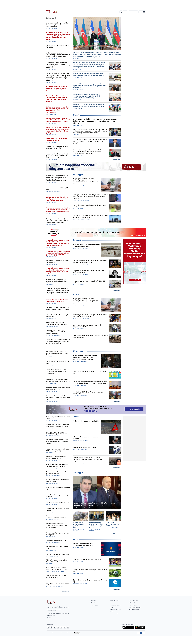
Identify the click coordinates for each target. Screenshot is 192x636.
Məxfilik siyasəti (132, 605)
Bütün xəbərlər (116, 159)
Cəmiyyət (77, 240)
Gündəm (76, 294)
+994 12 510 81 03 (51, 615)
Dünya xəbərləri (79, 351)
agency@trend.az (50, 617)
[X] (54, 627)
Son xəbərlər (94, 602)
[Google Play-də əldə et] (140, 627)
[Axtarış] (120, 11)
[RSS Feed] (68, 627)
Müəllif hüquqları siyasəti (135, 607)
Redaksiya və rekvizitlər (115, 605)
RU (143, 633)
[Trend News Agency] (51, 602)
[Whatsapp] (48, 627)
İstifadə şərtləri (132, 602)
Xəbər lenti (51, 18)
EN (138, 633)
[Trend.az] (51, 12)
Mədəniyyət (78, 472)
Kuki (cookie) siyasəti (134, 609)
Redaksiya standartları (115, 609)
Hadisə (76, 417)
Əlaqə (111, 607)
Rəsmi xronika (94, 605)
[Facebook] (51, 627)
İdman (75, 539)
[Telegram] (61, 627)
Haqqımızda (113, 602)
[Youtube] (58, 627)
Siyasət (76, 115)
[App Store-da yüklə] (128, 627)
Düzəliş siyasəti (113, 611)
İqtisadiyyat (78, 174)
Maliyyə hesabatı (114, 614)
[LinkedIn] (64, 627)
